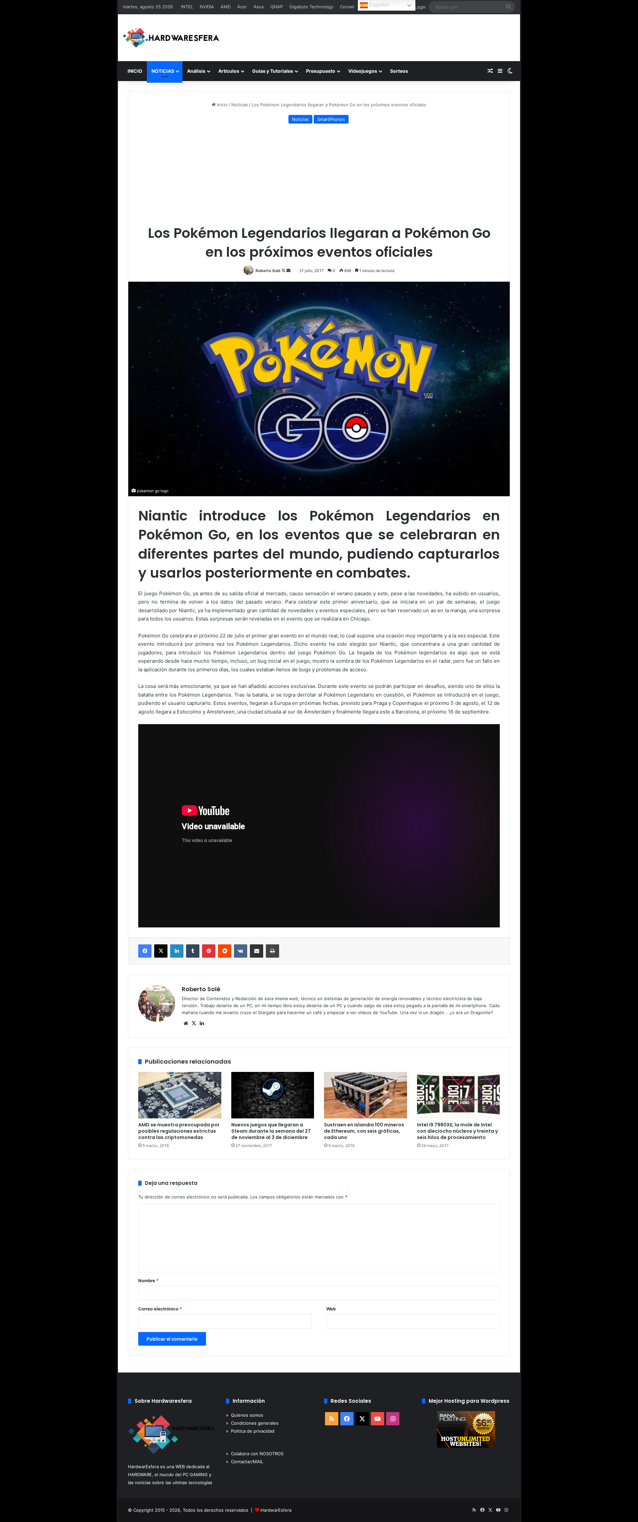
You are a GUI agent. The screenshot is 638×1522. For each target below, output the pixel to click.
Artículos (228, 71)
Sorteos (399, 71)
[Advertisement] (319, 175)
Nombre (148, 1280)
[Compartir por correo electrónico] (256, 951)
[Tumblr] (192, 951)
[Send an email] (288, 270)
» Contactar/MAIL (244, 1461)
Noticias (239, 104)
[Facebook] (145, 951)
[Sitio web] (186, 1023)
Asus (259, 6)
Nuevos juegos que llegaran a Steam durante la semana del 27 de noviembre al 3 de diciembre (271, 1131)
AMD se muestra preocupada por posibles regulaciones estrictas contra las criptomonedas (179, 1131)
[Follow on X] (283, 270)
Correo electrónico (160, 1308)
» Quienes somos (244, 1415)
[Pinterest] (208, 951)
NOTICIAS (163, 71)
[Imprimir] (272, 951)
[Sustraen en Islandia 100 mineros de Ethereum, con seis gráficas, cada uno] (365, 1095)
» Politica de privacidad (250, 1431)
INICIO (135, 71)
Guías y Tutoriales (272, 71)
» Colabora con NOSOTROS (254, 1453)
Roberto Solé (268, 270)
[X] (160, 951)
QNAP (276, 6)
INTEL (187, 6)
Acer (242, 6)
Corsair (347, 6)
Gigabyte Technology (311, 6)
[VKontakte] (240, 951)
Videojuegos (362, 71)
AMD (226, 6)
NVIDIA (207, 6)
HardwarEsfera (276, 1510)
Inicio (222, 104)
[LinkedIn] (176, 951)
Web (331, 1308)
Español (378, 5)
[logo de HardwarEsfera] (171, 38)
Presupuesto (320, 71)
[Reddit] (224, 951)
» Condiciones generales (252, 1423)
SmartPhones (331, 119)
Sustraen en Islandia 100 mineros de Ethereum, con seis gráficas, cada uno (364, 1131)
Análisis (196, 71)
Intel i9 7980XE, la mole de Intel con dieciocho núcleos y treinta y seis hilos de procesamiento (457, 1131)
